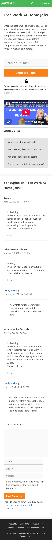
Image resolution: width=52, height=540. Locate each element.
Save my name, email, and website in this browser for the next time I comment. (25, 485)
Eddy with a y (12, 290)
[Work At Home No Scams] (9, 3)
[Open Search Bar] (32, 3)
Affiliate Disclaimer (16, 527)
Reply (9, 235)
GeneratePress (26, 536)
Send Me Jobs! (26, 73)
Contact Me (24, 524)
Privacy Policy (37, 524)
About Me (13, 524)
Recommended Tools (35, 527)
